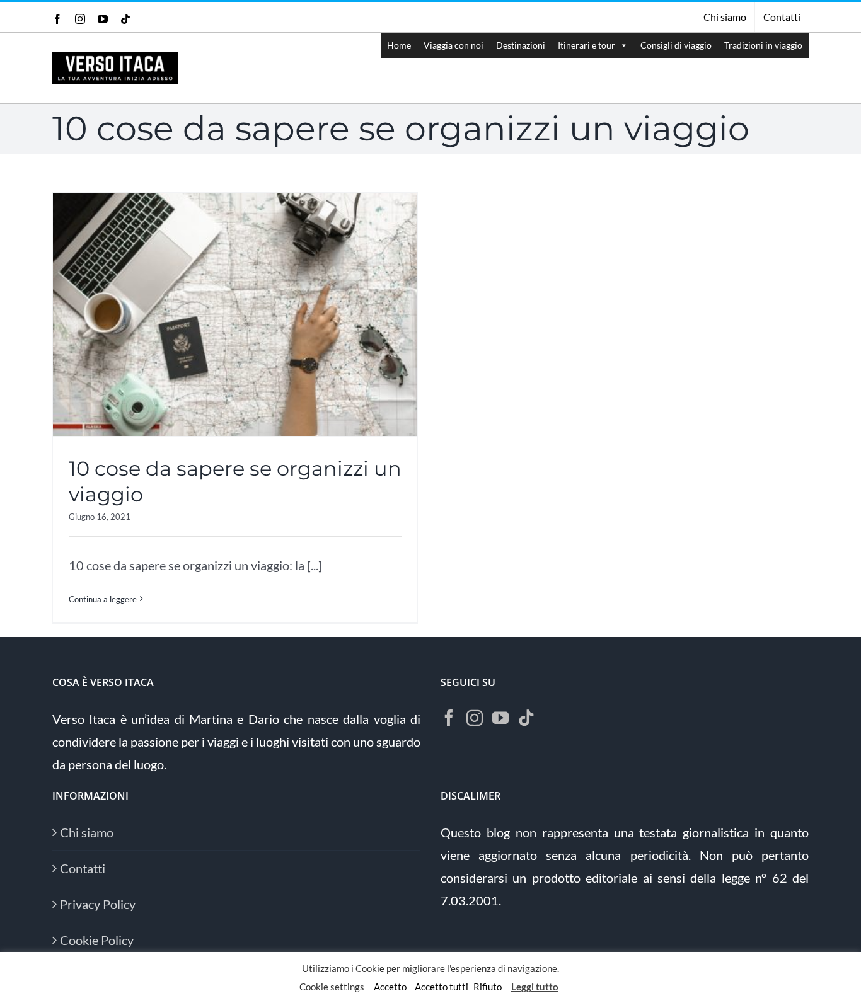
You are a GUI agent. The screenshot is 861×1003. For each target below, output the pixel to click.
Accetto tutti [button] (441, 986)
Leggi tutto (534, 986)
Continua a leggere (103, 599)
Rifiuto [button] (487, 986)
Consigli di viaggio (676, 45)
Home (399, 45)
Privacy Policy (98, 904)
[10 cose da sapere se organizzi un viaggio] (235, 314)
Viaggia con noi (453, 45)
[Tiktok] (526, 717)
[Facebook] (449, 717)
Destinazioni (520, 45)
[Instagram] (474, 717)
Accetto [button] (390, 986)
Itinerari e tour (586, 45)
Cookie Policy (97, 940)
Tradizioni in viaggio (763, 45)
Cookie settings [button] (331, 986)
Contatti (82, 868)
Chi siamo (86, 832)
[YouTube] (500, 717)
